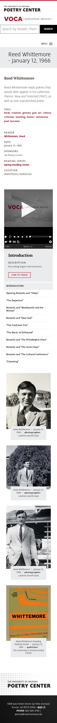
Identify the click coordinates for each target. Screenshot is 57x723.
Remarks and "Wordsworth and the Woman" (24, 309)
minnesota (42, 117)
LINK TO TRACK (19, 275)
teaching (20, 117)
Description (17, 262)
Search (48, 29)
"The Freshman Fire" (17, 325)
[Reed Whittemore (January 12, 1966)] (28, 401)
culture (47, 113)
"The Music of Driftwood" (19, 332)
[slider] (30, 236)
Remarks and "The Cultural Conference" (27, 354)
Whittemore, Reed (14, 136)
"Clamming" (12, 361)
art (40, 113)
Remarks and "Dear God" (19, 318)
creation (16, 113)
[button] (6, 236)
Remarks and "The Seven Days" (22, 347)
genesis (27, 113)
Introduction (15, 286)
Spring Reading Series (16, 165)
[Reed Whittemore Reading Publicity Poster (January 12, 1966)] (28, 613)
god (34, 113)
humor (31, 117)
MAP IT (41, 707)
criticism (9, 117)
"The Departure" (14, 300)
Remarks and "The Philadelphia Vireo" (26, 340)
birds (7, 113)
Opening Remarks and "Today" (22, 293)
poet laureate (12, 121)
